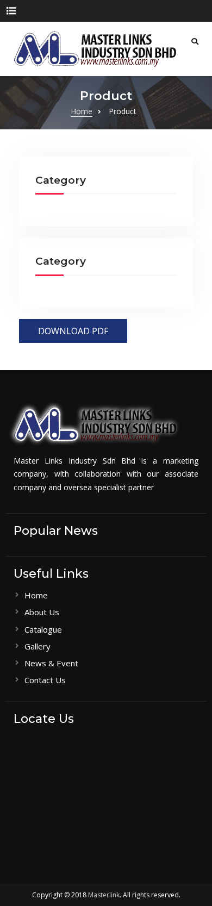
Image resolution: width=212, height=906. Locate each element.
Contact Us (45, 679)
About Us (41, 612)
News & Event (51, 663)
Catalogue (43, 629)
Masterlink (104, 894)
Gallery (37, 646)
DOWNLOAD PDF (73, 331)
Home (36, 595)
